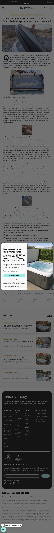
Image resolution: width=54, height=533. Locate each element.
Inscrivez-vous (14, 275)
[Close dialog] (51, 245)
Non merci (14, 279)
